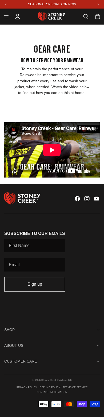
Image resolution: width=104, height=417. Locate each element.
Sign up (34, 284)
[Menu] (6, 16)
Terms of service (75, 387)
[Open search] (86, 16)
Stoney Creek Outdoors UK (56, 380)
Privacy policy (27, 387)
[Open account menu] (17, 16)
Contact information (52, 392)
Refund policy (50, 387)
